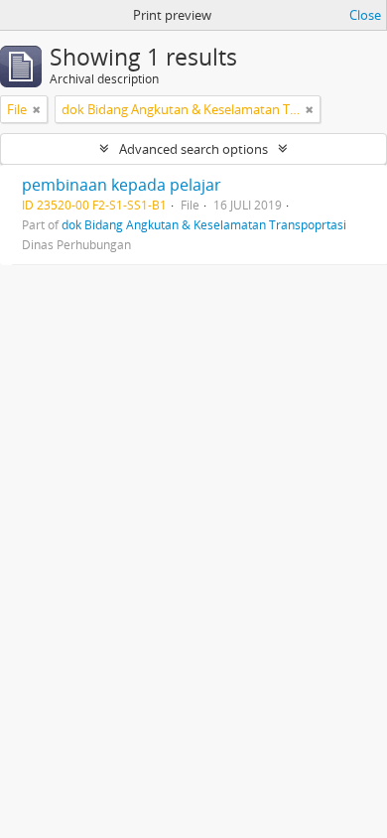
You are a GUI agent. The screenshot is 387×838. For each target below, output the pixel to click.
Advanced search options (193, 149)
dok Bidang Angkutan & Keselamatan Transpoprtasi (204, 224)
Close (365, 15)
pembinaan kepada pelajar (121, 185)
